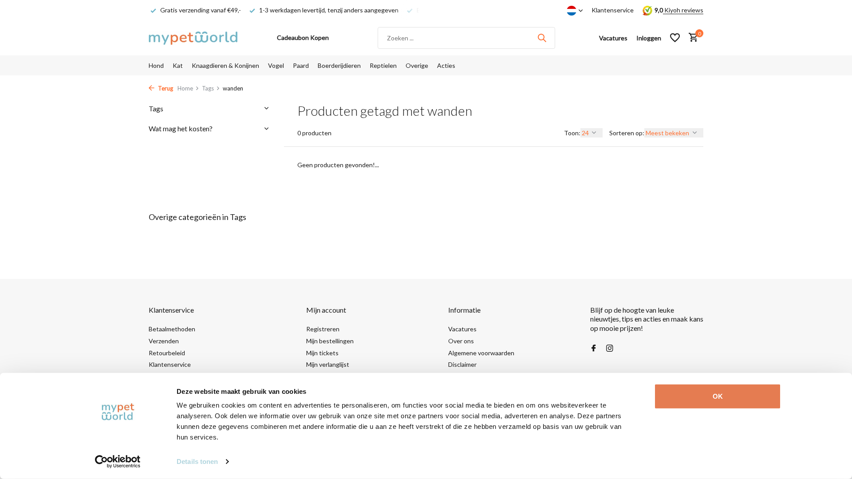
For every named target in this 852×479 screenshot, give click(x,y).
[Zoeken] (541, 37)
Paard (301, 65)
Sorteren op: (626, 133)
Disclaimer (462, 364)
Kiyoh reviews (683, 10)
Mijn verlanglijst (327, 364)
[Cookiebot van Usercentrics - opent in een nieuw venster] (118, 461)
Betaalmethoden (172, 329)
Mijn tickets (322, 353)
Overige (417, 65)
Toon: (572, 133)
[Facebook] (593, 348)
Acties (446, 65)
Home (185, 88)
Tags (208, 88)
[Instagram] (609, 348)
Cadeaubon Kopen (303, 37)
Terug (165, 88)
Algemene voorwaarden (481, 353)
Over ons (461, 341)
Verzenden (164, 341)
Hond (156, 65)
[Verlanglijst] (675, 38)
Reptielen (383, 65)
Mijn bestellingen (330, 341)
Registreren (322, 329)
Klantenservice (613, 10)
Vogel (276, 65)
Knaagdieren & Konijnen (225, 65)
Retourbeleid (167, 353)
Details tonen (197, 461)
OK (718, 396)
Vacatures (462, 329)
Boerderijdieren (339, 65)
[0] (691, 37)
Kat (178, 65)
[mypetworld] (193, 37)
